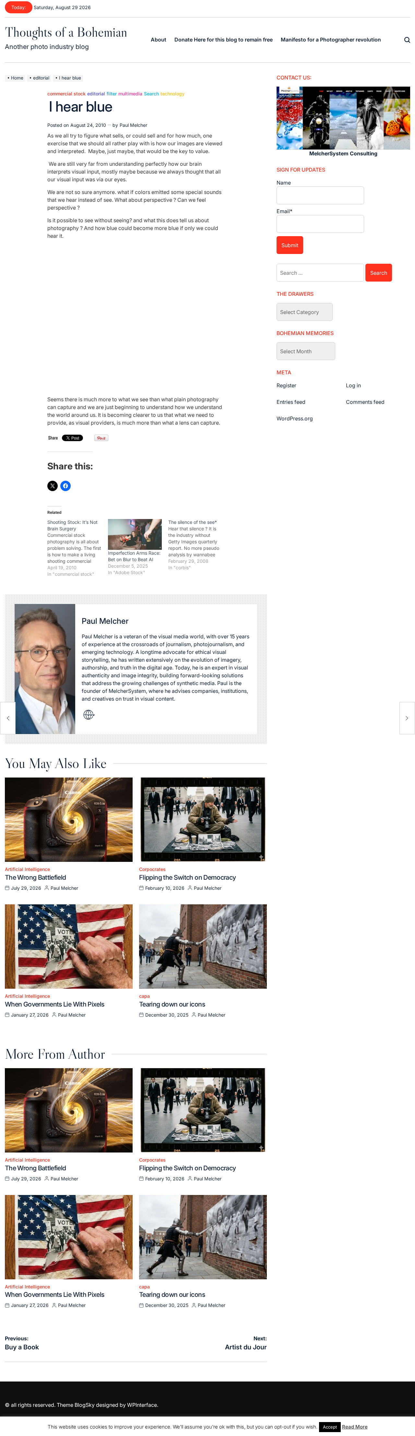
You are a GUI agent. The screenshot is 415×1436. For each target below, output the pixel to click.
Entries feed (291, 402)
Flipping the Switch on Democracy (187, 877)
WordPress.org (295, 418)
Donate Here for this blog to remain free (223, 39)
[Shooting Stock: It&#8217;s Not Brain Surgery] (77, 548)
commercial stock (66, 93)
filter (112, 93)
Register (286, 385)
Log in (353, 385)
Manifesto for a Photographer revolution (331, 39)
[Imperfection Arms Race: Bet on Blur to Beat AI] (135, 534)
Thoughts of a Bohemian (66, 32)
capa (144, 996)
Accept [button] (330, 1427)
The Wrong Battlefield (35, 877)
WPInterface (142, 1405)
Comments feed (365, 402)
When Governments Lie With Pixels (54, 1004)
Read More (355, 1427)
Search (151, 93)
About (158, 39)
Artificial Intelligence (27, 869)
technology (172, 93)
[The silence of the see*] (198, 545)
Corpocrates (152, 869)
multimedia (130, 93)
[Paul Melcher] (45, 669)
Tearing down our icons (172, 1004)
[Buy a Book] (8, 718)
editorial (96, 93)
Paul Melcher (133, 125)
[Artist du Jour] (407, 718)
